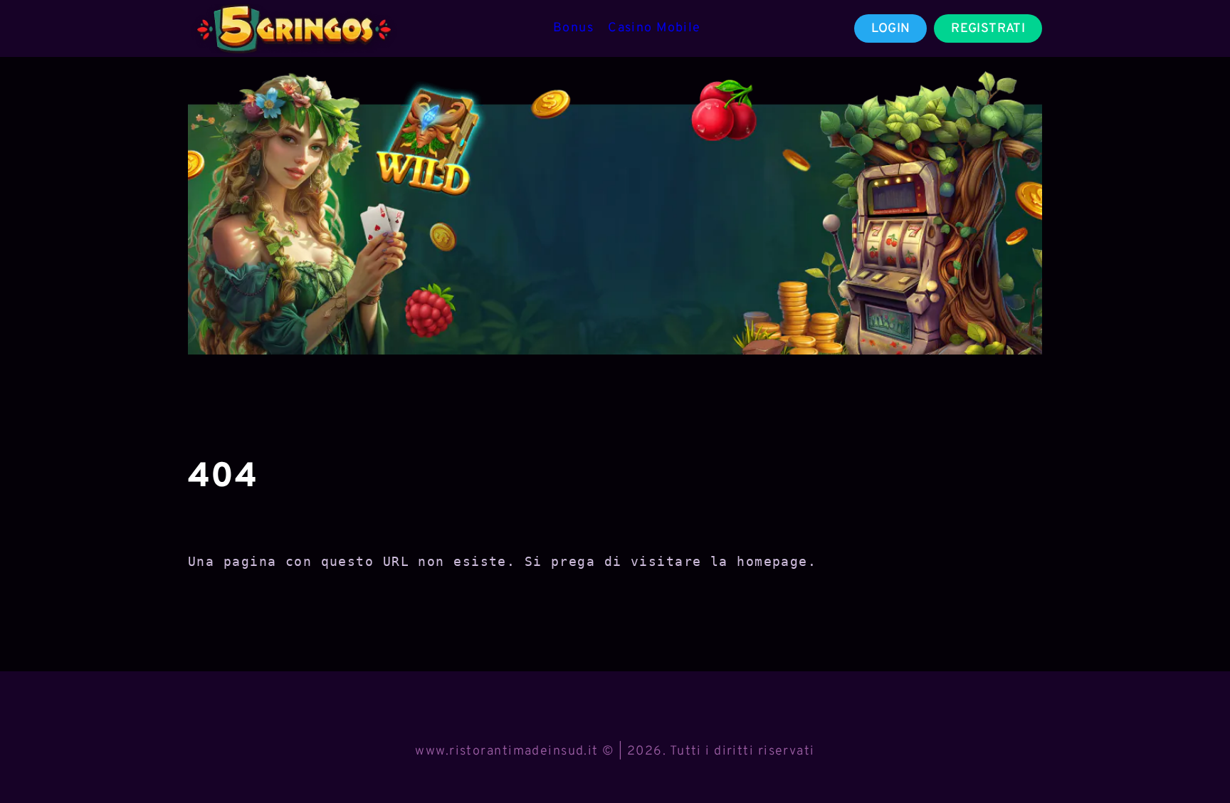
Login (890, 29)
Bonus (573, 28)
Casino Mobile (654, 28)
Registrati (988, 29)
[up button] (1194, 755)
